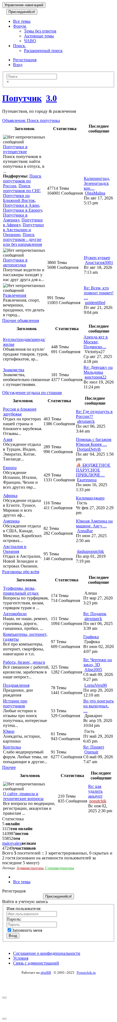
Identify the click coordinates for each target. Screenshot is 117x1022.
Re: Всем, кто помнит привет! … (98, 293)
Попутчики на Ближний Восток (19, 198)
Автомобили (15, 613)
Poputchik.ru (86, 973)
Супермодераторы (59, 868)
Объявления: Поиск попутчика (31, 120)
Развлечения (14, 295)
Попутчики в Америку (15, 217)
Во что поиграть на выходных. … (98, 706)
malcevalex (11, 843)
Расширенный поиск (43, 50)
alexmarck (86, 421)
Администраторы (30, 868)
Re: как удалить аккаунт (95, 791)
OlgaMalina (95, 193)
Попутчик (22, 98)
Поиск (19, 45)
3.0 (51, 98)
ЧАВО (30, 40)
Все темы (21, 21)
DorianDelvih (89, 449)
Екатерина (87, 480)
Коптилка (12, 747)
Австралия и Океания (14, 549)
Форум (20, 26)
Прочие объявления (20, 320)
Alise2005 (93, 669)
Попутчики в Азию (21, 205)
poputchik (97, 801)
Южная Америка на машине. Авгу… (94, 523)
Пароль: (14, 919)
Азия (7, 439)
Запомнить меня (27, 930)
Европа (10, 467)
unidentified (95, 302)
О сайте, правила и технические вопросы (23, 796)
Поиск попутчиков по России (22, 181)
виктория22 (95, 377)
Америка (11, 521)
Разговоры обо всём (20, 571)
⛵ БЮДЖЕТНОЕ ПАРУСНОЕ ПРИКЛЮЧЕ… (93, 470)
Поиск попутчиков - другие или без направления (22, 239)
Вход (17, 64)
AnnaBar (85, 530)
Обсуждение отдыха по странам (32, 392)
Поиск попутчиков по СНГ (21, 188)
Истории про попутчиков (15, 703)
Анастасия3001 (99, 262)
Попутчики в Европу (22, 210)
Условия (20, 958)
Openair (91, 752)
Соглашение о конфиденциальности (46, 953)
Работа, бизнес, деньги (24, 662)
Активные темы (39, 36)
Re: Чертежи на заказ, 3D (97, 662)
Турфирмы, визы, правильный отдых (21, 590)
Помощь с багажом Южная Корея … (93, 442)
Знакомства (13, 369)
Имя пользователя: (24, 908)
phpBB (46, 973)
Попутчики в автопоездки (15, 262)
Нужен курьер (97, 257)
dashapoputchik (90, 551)
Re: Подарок (94, 613)
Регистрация (24, 59)
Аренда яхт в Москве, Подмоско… (96, 342)
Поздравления (16, 685)
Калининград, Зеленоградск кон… (97, 183)
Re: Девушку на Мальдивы (98, 370)
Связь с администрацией (36, 963)
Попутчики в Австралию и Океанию (23, 230)
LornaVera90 (95, 685)
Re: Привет (93, 747)
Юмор (8, 731)
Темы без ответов (40, 31)
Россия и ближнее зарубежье (19, 411)
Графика (91, 636)
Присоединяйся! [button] (21, 12)
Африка (10, 495)
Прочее (9, 767)
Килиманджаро (90, 498)
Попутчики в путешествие (15, 149)
